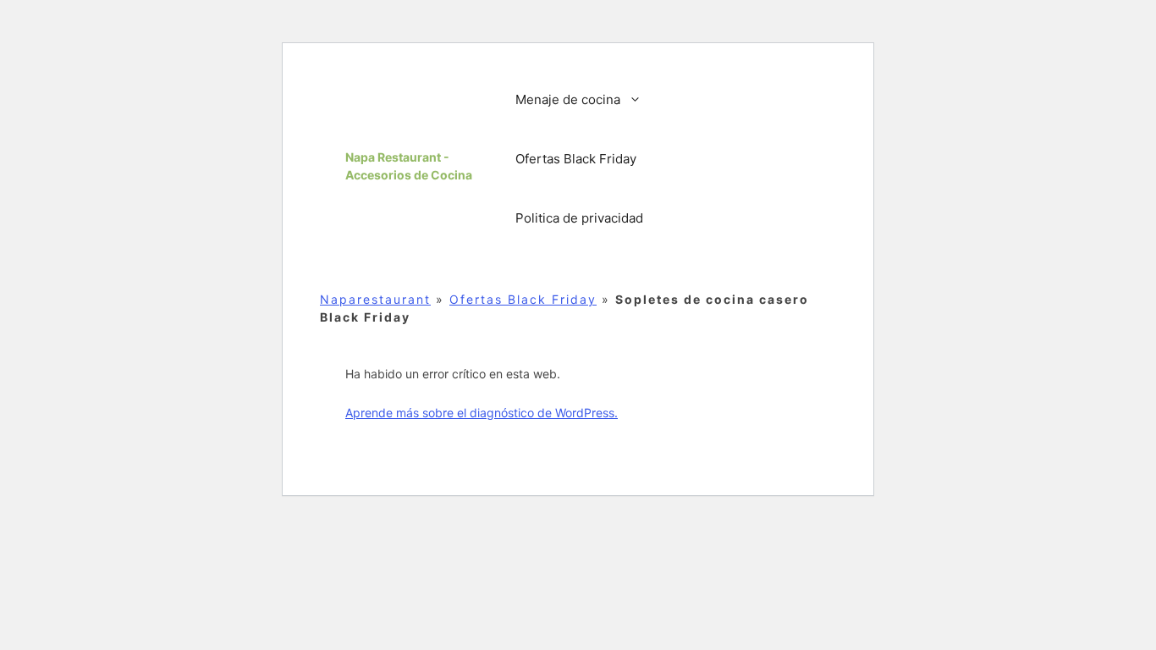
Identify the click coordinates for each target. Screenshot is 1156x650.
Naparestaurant (375, 299)
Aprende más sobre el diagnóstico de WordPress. (481, 412)
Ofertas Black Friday (575, 159)
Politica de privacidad (579, 218)
